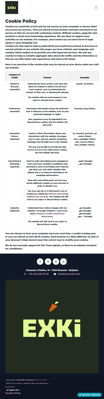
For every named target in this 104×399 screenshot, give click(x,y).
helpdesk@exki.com (69, 274)
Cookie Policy (13, 393)
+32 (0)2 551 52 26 (38, 274)
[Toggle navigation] (96, 7)
